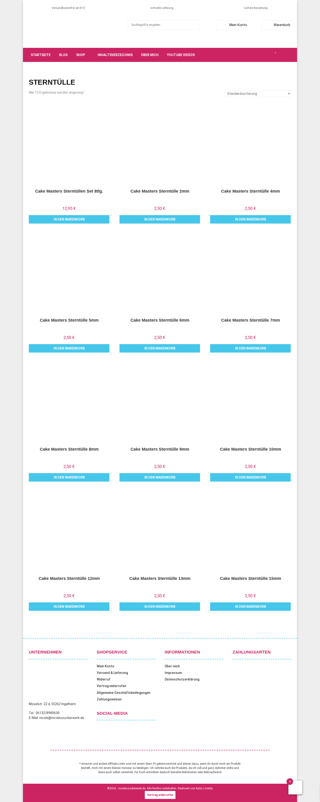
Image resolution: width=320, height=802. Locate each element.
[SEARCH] (195, 25)
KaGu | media (204, 788)
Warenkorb (282, 25)
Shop (80, 55)
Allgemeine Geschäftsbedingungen (123, 693)
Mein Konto (238, 25)
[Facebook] (249, 55)
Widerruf (103, 679)
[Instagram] (259, 55)
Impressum (173, 673)
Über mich (150, 55)
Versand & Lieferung (112, 673)
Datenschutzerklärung (182, 679)
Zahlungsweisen (109, 699)
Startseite (41, 55)
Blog (63, 55)
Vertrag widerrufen (111, 686)
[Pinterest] (265, 55)
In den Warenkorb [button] (69, 219)
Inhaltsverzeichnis (115, 55)
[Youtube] (270, 55)
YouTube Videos (181, 55)
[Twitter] (254, 55)
